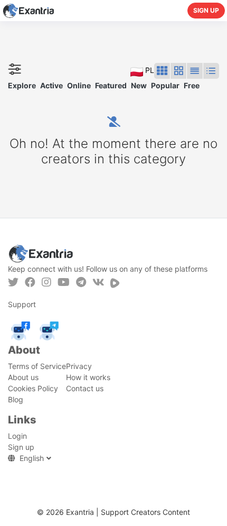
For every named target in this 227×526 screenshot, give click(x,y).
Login (17, 435)
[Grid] (162, 71)
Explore (22, 85)
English (31, 458)
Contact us (84, 388)
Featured (111, 85)
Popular (165, 85)
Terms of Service (37, 366)
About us (23, 377)
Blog (15, 399)
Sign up (206, 10)
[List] (195, 71)
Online (79, 85)
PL (148, 70)
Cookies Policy (33, 388)
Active (51, 85)
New (139, 85)
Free (192, 85)
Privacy (79, 366)
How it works (88, 377)
